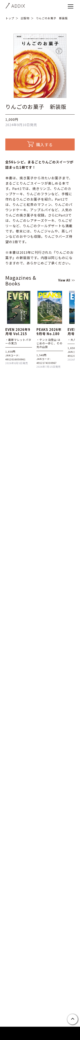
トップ (10, 18)
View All (64, 280)
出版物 (25, 18)
